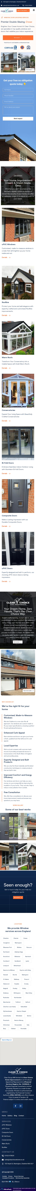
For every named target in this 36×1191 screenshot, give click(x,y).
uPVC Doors (7, 568)
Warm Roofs (7, 357)
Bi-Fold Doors (8, 463)
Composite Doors (9, 515)
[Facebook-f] (15, 1106)
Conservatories (8, 410)
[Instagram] (20, 1106)
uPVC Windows (8, 244)
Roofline (5, 302)
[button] (18, 175)
